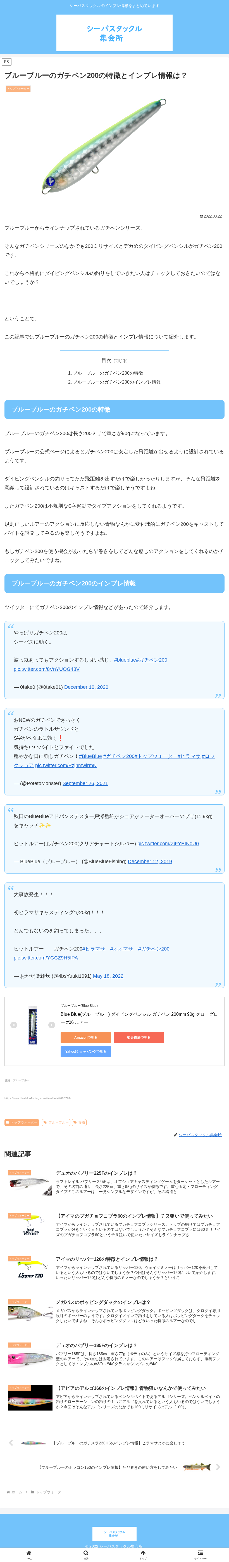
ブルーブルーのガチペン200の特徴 (108, 372)
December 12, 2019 (150, 861)
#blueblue (125, 660)
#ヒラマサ (189, 756)
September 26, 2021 (85, 783)
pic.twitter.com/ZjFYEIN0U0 (168, 843)
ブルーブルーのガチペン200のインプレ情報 (117, 381)
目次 (106, 360)
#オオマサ (121, 949)
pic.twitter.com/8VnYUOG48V (47, 669)
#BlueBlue (90, 756)
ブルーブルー (59, 1122)
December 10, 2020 (86, 687)
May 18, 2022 (108, 976)
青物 (81, 1122)
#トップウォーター (156, 756)
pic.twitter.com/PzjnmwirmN (66, 765)
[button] (212, 1047)
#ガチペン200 (151, 660)
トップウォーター (24, 1122)
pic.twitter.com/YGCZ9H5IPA (46, 958)
